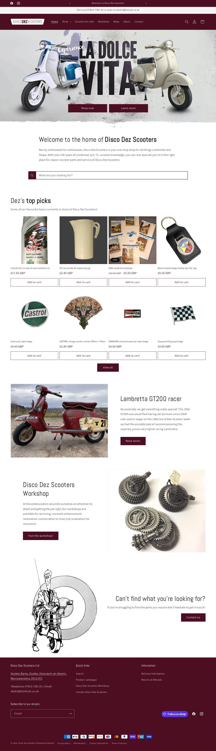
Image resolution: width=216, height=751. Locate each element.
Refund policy (80, 743)
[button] (66, 21)
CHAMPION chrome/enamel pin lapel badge (128, 341)
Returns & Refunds (151, 679)
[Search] (32, 175)
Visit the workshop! (40, 536)
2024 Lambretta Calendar (121, 268)
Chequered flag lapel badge (170, 341)
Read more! (133, 441)
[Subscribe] (70, 713)
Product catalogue (86, 679)
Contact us (193, 617)
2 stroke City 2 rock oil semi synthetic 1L (30, 268)
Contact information (98, 743)
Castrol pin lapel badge (21, 341)
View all (108, 367)
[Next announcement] (146, 3)
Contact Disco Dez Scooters (91, 692)
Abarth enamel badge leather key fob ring (177, 268)
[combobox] (108, 175)
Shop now (87, 108)
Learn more (128, 108)
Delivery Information (153, 673)
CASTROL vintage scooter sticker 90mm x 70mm (82, 341)
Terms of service (119, 743)
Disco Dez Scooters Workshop (92, 685)
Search (80, 673)
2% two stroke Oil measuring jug (75, 268)
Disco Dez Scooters (27, 743)
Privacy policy (64, 743)
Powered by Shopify (45, 743)
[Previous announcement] (70, 3)
